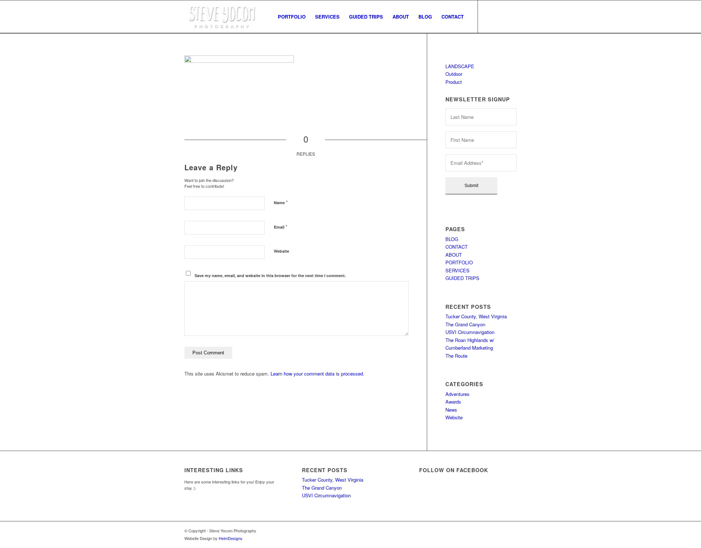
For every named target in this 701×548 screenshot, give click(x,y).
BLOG (451, 239)
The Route (456, 355)
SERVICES (457, 270)
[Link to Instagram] (500, 16)
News (451, 409)
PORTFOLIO (459, 262)
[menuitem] (291, 16)
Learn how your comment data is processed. (317, 373)
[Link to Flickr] (511, 16)
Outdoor (453, 73)
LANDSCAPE (459, 66)
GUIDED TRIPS (462, 278)
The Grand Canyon (465, 324)
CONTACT (456, 246)
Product (453, 81)
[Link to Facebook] (489, 16)
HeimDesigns (230, 538)
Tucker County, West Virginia (476, 316)
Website (281, 251)
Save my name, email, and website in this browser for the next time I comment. (270, 275)
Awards (453, 401)
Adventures (457, 393)
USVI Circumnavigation (469, 332)
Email (280, 226)
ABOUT (453, 254)
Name (281, 202)
